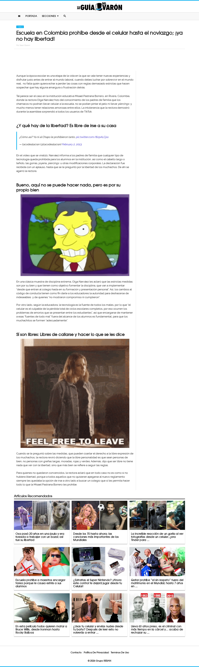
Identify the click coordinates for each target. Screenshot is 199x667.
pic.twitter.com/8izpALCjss (92, 137)
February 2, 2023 (72, 144)
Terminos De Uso (120, 652)
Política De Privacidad (96, 652)
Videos (20, 27)
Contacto (76, 652)
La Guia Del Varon (99, 6)
